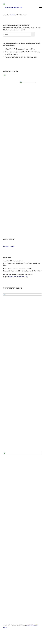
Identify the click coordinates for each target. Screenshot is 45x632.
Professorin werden (9, 246)
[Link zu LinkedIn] (40, 629)
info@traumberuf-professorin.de (17, 277)
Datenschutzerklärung (32, 625)
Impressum (6, 627)
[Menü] (40, 7)
